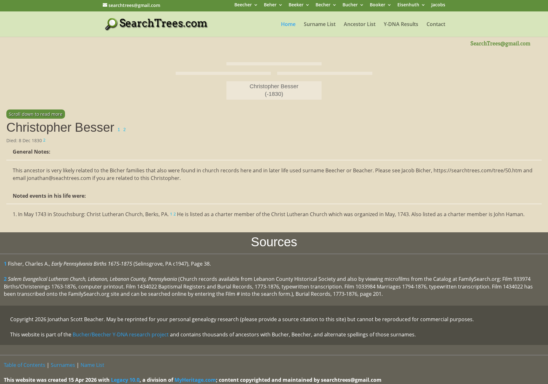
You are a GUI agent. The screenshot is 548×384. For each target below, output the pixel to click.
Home (288, 25)
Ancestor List (359, 25)
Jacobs (438, 5)
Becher (323, 5)
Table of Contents (24, 364)
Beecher (243, 5)
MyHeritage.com (195, 379)
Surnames (63, 364)
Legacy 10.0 (125, 379)
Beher (270, 5)
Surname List (320, 25)
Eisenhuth (408, 5)
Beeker (296, 5)
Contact (436, 25)
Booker (377, 5)
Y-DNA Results (401, 25)
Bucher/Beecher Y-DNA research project (121, 334)
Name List (92, 364)
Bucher (350, 5)
